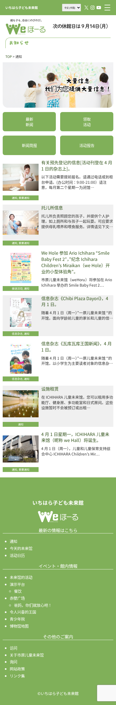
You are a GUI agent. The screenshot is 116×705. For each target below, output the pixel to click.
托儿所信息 (52, 208)
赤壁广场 (17, 598)
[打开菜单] (107, 7)
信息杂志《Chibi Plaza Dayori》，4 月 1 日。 (74, 301)
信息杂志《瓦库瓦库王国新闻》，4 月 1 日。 (76, 346)
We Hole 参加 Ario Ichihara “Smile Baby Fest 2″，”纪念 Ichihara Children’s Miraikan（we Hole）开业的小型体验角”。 (75, 262)
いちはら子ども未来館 (21, 7)
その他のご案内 (58, 636)
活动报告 (86, 145)
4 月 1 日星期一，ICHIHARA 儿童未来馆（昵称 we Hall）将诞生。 (75, 437)
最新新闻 (29, 121)
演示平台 (17, 584)
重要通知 (24, 198)
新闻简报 (29, 145)
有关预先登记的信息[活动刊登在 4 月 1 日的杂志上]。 (76, 165)
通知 (14, 198)
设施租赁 (50, 389)
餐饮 (18, 591)
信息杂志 (17, 334)
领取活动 (87, 121)
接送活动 (17, 288)
